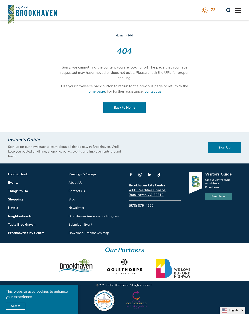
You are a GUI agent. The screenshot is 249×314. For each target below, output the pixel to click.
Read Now (218, 196)
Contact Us (77, 191)
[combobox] (232, 310)
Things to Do (18, 191)
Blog (72, 199)
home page (96, 91)
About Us (75, 183)
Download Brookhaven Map (89, 233)
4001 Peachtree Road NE (147, 190)
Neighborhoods (20, 216)
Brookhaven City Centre (26, 233)
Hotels (13, 208)
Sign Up (224, 147)
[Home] (32, 14)
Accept (15, 306)
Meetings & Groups (82, 174)
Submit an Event (80, 225)
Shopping (15, 199)
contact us (153, 91)
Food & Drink (18, 174)
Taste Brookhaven (22, 225)
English (233, 310)
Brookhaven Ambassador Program (94, 216)
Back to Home (124, 108)
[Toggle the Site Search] (228, 10)
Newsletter (76, 208)
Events (13, 183)
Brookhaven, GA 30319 (146, 195)
